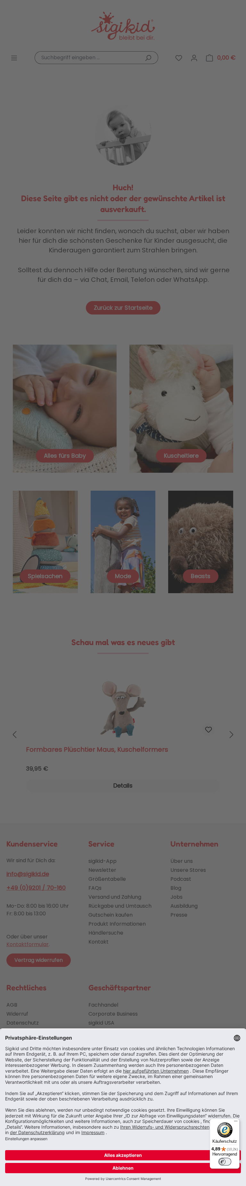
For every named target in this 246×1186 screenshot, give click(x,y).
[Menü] (236, 1122)
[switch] (224, 1162)
